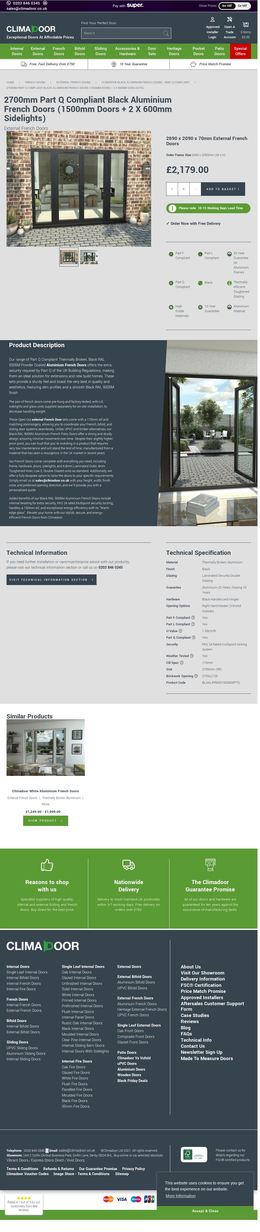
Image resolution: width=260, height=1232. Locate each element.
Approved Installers (202, 997)
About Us (191, 966)
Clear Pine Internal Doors (81, 1040)
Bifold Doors (16, 1021)
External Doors (129, 966)
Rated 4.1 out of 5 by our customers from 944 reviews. (24, 1206)
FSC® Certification (201, 985)
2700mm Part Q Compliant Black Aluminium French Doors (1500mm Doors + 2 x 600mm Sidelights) (75, 88)
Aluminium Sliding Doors (26, 1053)
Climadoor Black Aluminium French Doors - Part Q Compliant (146, 82)
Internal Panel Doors (78, 1017)
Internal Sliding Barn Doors (83, 1045)
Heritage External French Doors (142, 1009)
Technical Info (196, 1040)
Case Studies (195, 1015)
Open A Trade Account (230, 32)
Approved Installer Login (213, 32)
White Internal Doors (78, 995)
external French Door (47, 419)
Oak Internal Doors (77, 972)
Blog (186, 1027)
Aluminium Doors (131, 1069)
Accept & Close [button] (205, 1211)
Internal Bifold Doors (23, 978)
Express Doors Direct (47, 1160)
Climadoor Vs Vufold (134, 1058)
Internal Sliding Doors (23, 1059)
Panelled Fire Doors (77, 1089)
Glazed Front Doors (132, 1042)
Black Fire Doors (75, 1101)
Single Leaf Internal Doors (27, 972)
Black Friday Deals (132, 1080)
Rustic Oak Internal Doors (82, 1023)
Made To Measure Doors (207, 1058)
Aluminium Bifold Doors (136, 982)
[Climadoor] (31, 32)
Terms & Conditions (22, 1169)
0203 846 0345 (26, 3)
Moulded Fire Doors (77, 1095)
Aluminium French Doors (66, 365)
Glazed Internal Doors (79, 978)
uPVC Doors (127, 1063)
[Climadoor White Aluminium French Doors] (46, 747)
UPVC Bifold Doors (132, 988)
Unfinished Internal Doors (82, 983)
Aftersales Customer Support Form (212, 1006)
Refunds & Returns (58, 1169)
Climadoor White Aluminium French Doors (45, 791)
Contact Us (193, 1046)
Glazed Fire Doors (76, 1072)
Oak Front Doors (130, 1031)
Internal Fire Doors (21, 989)
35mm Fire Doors (76, 1106)
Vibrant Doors (17, 1160)
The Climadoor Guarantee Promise (210, 886)
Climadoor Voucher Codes (28, 1174)
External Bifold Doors (23, 1032)
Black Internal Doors (78, 1028)
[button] (143, 138)
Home (10, 82)
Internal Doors (18, 966)
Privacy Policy (133, 1169)
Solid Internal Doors (77, 989)
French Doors (35, 82)
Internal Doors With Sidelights (85, 1051)
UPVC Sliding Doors (22, 1048)
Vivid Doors (75, 1160)
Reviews (190, 1021)
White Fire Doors (75, 1078)
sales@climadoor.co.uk (27, 8)
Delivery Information (203, 978)
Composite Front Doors (135, 1036)
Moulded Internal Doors (80, 1034)
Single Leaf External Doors (139, 1025)
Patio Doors (126, 1052)
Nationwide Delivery (128, 886)
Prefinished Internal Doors (82, 1006)
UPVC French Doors (133, 1015)
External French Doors (73, 82)
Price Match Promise (203, 991)
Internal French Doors (24, 983)
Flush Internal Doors (78, 1011)
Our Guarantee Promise (98, 1169)
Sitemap (122, 1174)
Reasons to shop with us (47, 886)
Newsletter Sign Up (202, 1052)
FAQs (186, 1033)
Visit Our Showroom (202, 972)
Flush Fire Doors (75, 1084)
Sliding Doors (17, 1042)
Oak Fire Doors (73, 1067)
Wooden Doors (129, 1075)
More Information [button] (181, 1196)
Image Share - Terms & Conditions (81, 1174)
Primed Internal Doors (79, 1000)
